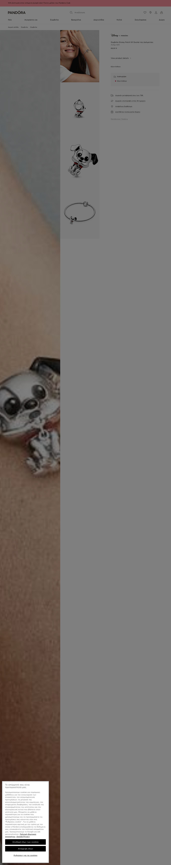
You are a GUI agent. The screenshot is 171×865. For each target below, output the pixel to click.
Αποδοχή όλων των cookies (25, 842)
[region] (25, 822)
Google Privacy (23, 837)
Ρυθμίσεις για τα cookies (25, 855)
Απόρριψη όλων (25, 849)
